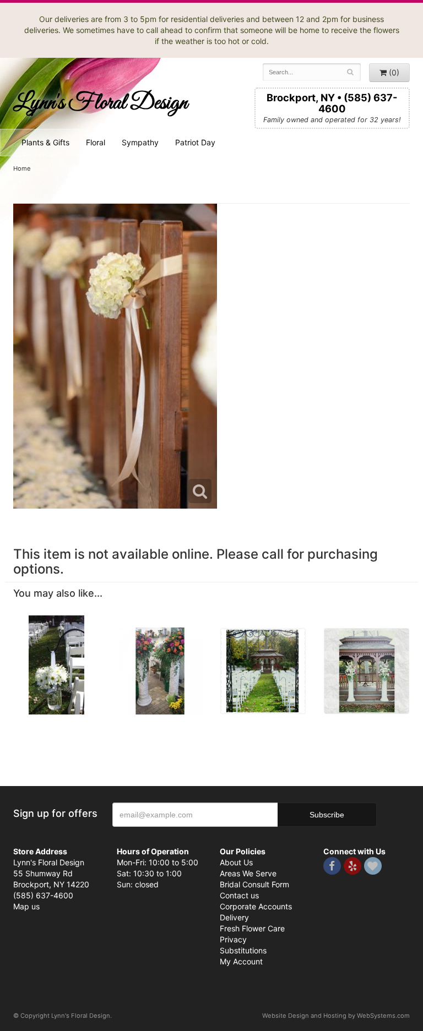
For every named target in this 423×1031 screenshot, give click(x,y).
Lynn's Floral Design (100, 103)
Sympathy (140, 142)
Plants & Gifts (45, 142)
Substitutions (243, 950)
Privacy (233, 939)
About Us (236, 862)
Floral (95, 142)
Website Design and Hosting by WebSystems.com (336, 1015)
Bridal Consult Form (254, 884)
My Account (241, 961)
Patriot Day (195, 142)
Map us (26, 906)
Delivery (234, 917)
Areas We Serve (248, 873)
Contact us (239, 895)
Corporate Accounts (256, 906)
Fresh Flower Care (252, 928)
